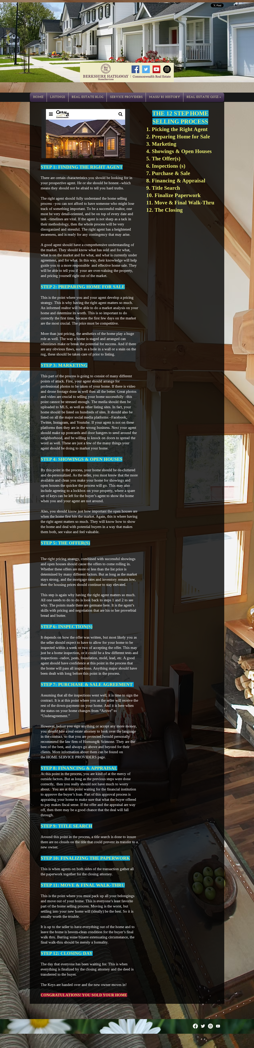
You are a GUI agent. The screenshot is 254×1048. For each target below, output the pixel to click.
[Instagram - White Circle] (210, 1026)
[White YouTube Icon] (218, 1026)
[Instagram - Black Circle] (167, 69)
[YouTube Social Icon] (156, 69)
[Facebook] (195, 1026)
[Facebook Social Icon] (135, 69)
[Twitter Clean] (202, 1026)
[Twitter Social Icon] (146, 69)
